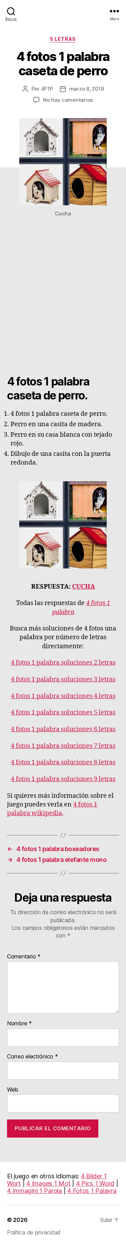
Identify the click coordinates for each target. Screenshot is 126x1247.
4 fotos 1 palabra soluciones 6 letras (63, 729)
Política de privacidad (34, 1232)
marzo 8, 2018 (86, 88)
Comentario (24, 957)
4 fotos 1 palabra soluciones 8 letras (63, 762)
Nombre (19, 1023)
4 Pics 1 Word (95, 1183)
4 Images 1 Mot (48, 1183)
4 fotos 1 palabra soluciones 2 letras (63, 663)
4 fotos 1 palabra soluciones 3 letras (63, 679)
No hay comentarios (68, 100)
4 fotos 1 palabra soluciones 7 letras (63, 746)
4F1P (47, 88)
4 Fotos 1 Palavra (91, 1190)
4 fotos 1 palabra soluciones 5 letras (63, 713)
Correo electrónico (32, 1057)
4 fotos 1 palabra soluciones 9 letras (63, 779)
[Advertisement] (63, 299)
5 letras (63, 39)
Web (12, 1090)
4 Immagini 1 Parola (34, 1190)
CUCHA (83, 587)
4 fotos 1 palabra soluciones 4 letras (63, 696)
